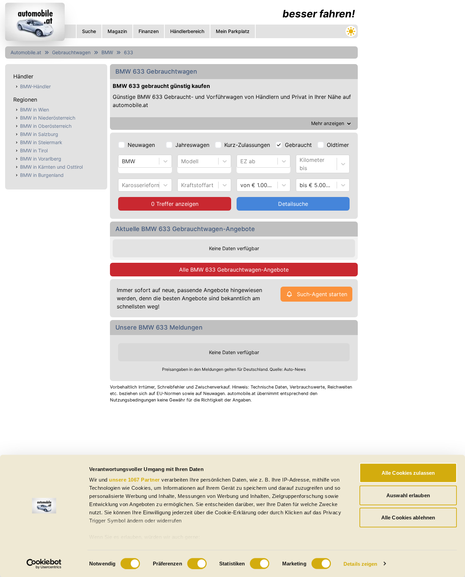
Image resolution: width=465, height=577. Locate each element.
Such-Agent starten (322, 294)
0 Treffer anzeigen (174, 203)
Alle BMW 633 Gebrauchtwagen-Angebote (234, 269)
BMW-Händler (35, 86)
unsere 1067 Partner (134, 480)
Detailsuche (293, 203)
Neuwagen (141, 144)
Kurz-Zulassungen (247, 144)
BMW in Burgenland (42, 175)
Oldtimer (338, 144)
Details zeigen (360, 563)
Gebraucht (298, 144)
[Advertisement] (411, 102)
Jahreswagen (192, 144)
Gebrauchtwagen (71, 52)
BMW (107, 52)
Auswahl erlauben (408, 495)
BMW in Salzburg (39, 134)
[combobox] (123, 161)
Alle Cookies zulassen (408, 473)
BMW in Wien (34, 109)
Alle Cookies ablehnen (408, 517)
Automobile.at (26, 52)
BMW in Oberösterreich (45, 126)
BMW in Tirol (34, 150)
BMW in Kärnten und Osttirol (51, 167)
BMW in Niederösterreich (47, 118)
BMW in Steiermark (41, 142)
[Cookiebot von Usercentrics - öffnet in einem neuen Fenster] (44, 564)
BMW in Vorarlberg (40, 159)
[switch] (197, 563)
